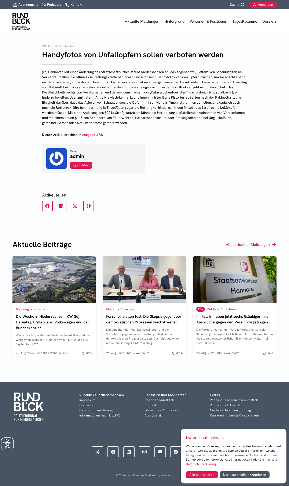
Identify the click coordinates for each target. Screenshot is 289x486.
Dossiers (269, 21)
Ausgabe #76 (92, 134)
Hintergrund (174, 21)
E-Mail (84, 165)
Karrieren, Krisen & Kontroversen (234, 415)
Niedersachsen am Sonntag (230, 410)
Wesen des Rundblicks (161, 410)
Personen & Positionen (208, 21)
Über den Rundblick (159, 400)
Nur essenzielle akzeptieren (244, 474)
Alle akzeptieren (202, 474)
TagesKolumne (244, 21)
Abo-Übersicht (154, 415)
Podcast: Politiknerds (225, 405)
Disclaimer (87, 405)
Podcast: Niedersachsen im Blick (234, 400)
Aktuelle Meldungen (142, 21)
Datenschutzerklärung (201, 464)
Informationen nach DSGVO (99, 415)
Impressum (87, 400)
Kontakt (150, 405)
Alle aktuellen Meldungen (248, 244)
